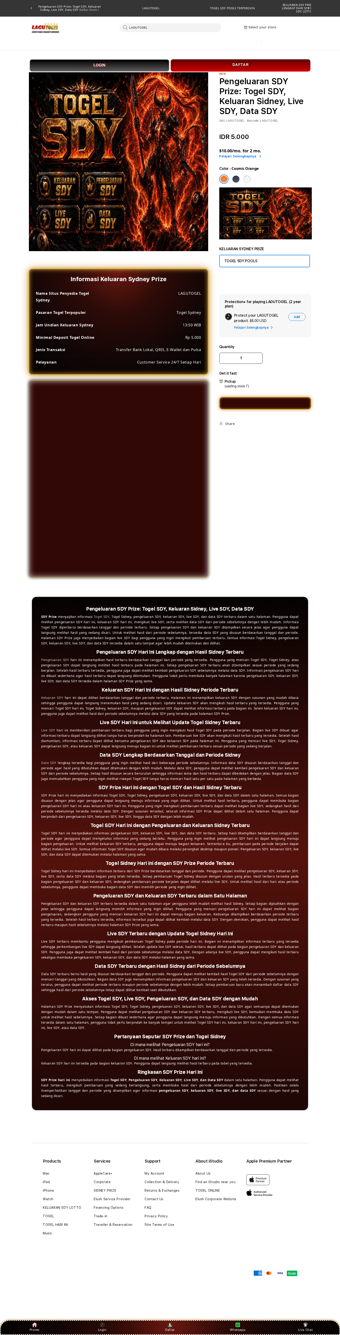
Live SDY (48, 730)
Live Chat (305, 1330)
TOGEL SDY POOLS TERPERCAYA (232, 8)
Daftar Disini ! (88, 10)
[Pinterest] (237, 434)
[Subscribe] (114, 1270)
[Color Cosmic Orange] (224, 179)
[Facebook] (222, 434)
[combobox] (170, 27)
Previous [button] (31, 8)
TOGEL (48, 1216)
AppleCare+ (103, 1173)
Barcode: (253, 121)
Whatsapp (237, 1330)
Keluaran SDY (52, 698)
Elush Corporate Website (215, 1199)
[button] (50, 43)
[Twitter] (230, 434)
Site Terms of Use (159, 1225)
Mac (46, 1173)
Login (102, 1330)
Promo (35, 1330)
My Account (154, 1173)
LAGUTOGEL (151, 8)
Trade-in (101, 1216)
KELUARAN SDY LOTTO (62, 1207)
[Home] (45, 27)
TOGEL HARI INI (55, 1225)
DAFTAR (240, 65)
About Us (203, 1173)
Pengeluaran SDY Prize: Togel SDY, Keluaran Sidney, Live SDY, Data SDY (69, 8)
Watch (48, 1199)
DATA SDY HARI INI (147, 43)
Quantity (227, 347)
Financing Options (109, 1207)
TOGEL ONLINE (207, 1190)
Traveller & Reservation (113, 1225)
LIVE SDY (239, 43)
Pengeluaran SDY (55, 660)
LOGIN (99, 65)
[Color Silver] (247, 179)
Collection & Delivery (162, 1182)
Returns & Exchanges (162, 1190)
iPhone (48, 1190)
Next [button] (308, 8)
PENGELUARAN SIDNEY (197, 43)
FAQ (148, 1207)
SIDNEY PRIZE (105, 1190)
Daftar (170, 1330)
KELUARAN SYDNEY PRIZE (50, 43)
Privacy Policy (156, 1216)
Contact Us (154, 1199)
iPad (46, 1182)
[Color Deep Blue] (236, 179)
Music (47, 1233)
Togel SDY (101, 617)
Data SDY (48, 763)
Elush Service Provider (112, 1199)
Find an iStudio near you (215, 1182)
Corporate (102, 1182)
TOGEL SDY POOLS (101, 43)
